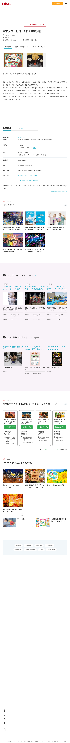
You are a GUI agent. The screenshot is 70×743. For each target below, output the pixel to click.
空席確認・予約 (10, 427)
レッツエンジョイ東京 (11, 741)
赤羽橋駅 (39, 545)
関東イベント (30, 741)
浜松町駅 (18, 550)
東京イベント (46, 741)
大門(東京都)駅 (30, 550)
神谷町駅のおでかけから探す (59, 741)
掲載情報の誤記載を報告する (59, 191)
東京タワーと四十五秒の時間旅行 (27, 176)
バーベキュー (45, 449)
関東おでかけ (21, 741)
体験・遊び (51, 549)
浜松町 (19, 545)
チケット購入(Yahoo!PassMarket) (28, 180)
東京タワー (21, 137)
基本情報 (7, 127)
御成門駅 (50, 545)
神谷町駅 (28, 545)
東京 (41, 550)
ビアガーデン (55, 449)
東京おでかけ (38, 741)
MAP (34, 147)
